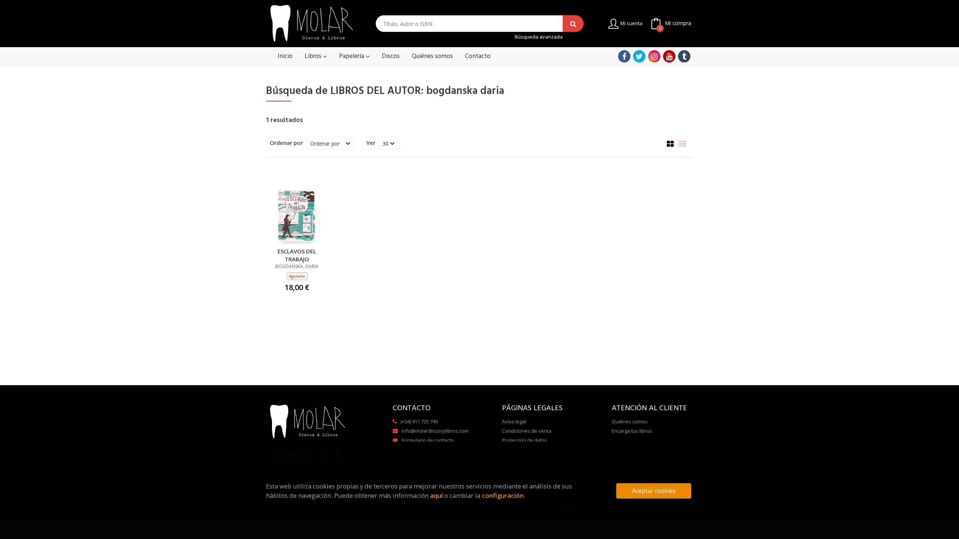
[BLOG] (684, 56)
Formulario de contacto (428, 440)
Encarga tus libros (632, 430)
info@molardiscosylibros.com (435, 430)
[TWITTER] (639, 56)
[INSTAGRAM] (654, 56)
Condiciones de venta (526, 430)
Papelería (352, 56)
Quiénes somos (630, 421)
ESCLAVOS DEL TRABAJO (297, 254)
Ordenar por (286, 142)
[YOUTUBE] (669, 56)
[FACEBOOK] (624, 56)
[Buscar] (573, 23)
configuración (503, 495)
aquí (436, 495)
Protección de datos (524, 440)
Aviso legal (514, 421)
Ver (370, 142)
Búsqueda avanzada (539, 36)
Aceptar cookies (653, 491)
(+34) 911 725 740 (419, 421)
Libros (314, 56)
